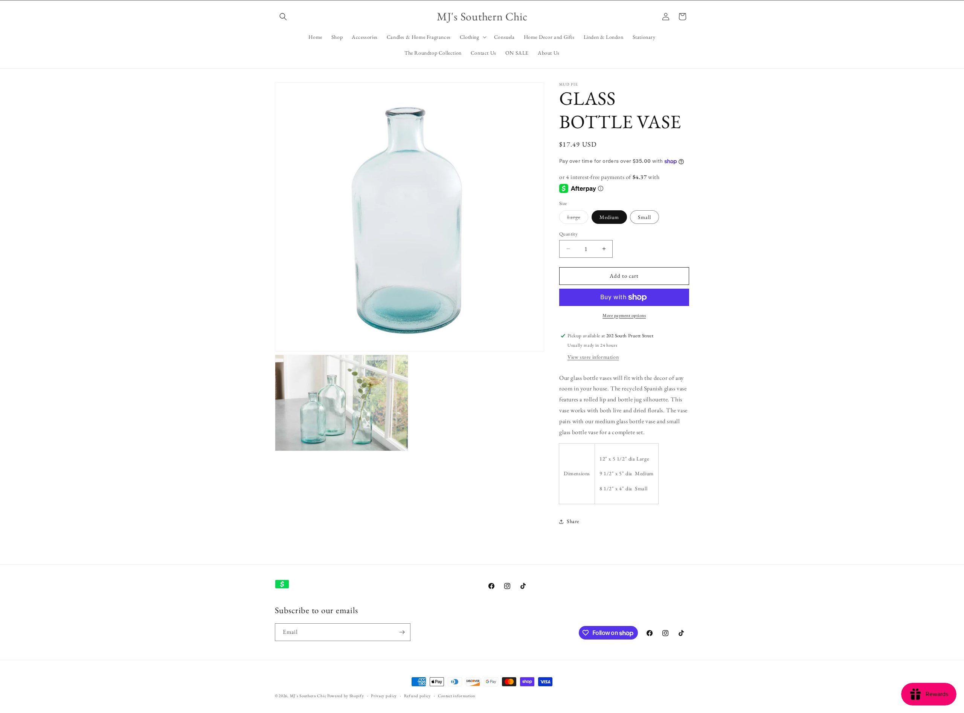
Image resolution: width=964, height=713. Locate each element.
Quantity (568, 234)
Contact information (457, 695)
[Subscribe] (402, 632)
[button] (283, 16)
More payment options (624, 315)
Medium (609, 217)
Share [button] (573, 521)
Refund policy (417, 695)
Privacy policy (384, 695)
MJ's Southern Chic (308, 695)
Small (644, 217)
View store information (593, 356)
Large (577, 218)
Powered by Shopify (345, 695)
